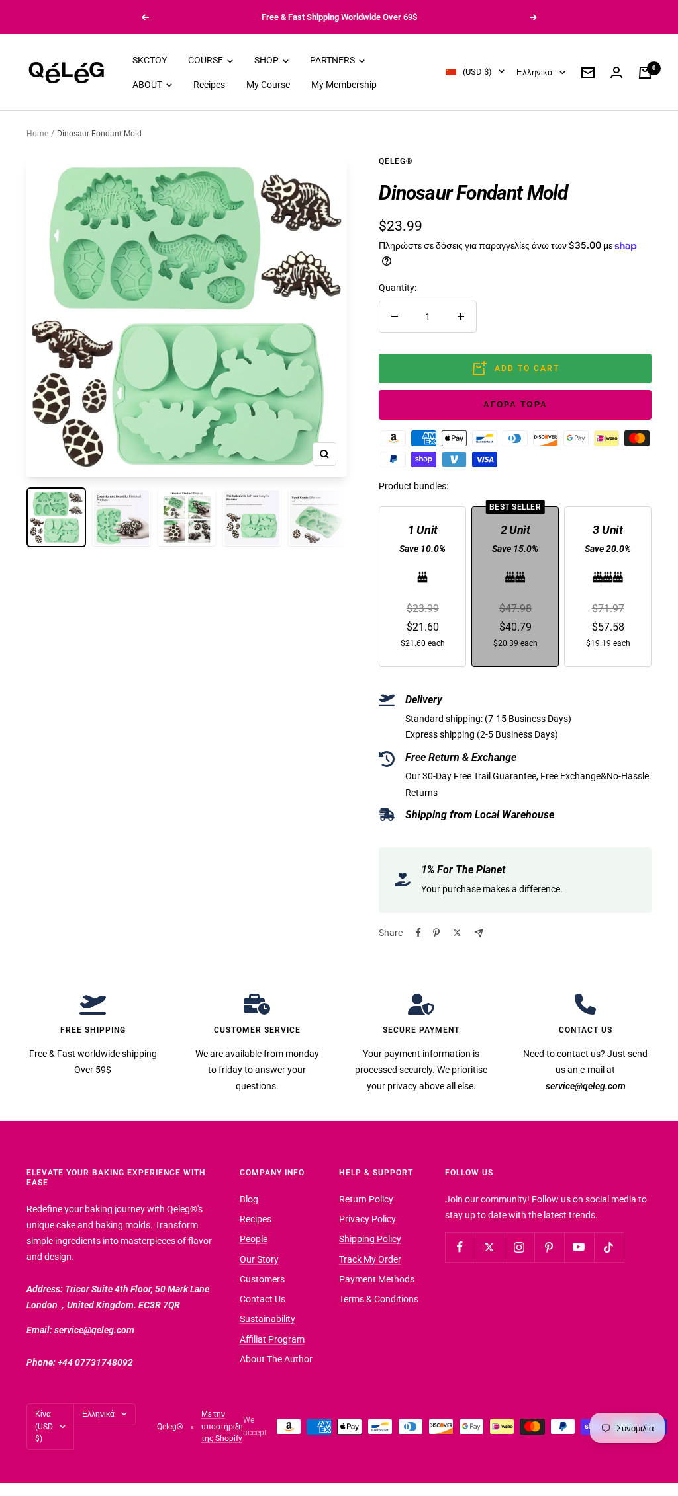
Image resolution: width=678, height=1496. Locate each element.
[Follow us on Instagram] (519, 1247)
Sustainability (267, 1319)
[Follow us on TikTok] (609, 1247)
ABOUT (148, 84)
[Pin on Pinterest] (436, 932)
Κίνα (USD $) (44, 1426)
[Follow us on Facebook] (460, 1247)
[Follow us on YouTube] (579, 1247)
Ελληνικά (534, 72)
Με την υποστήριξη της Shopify (222, 1426)
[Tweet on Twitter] (457, 932)
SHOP (267, 60)
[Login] (616, 72)
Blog (249, 1199)
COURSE (206, 60)
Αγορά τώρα (515, 404)
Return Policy (366, 1199)
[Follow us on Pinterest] (549, 1247)
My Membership (344, 84)
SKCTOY (149, 60)
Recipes (209, 84)
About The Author (276, 1359)
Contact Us (262, 1299)
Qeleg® (395, 161)
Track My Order (370, 1259)
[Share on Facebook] (418, 932)
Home (37, 133)
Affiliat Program (272, 1339)
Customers (262, 1279)
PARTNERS (333, 60)
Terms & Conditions (378, 1299)
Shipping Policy (370, 1239)
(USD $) (477, 72)
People (253, 1239)
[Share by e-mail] (479, 933)
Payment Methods (376, 1279)
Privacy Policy (367, 1219)
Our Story (259, 1259)
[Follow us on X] (490, 1247)
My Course (268, 84)
